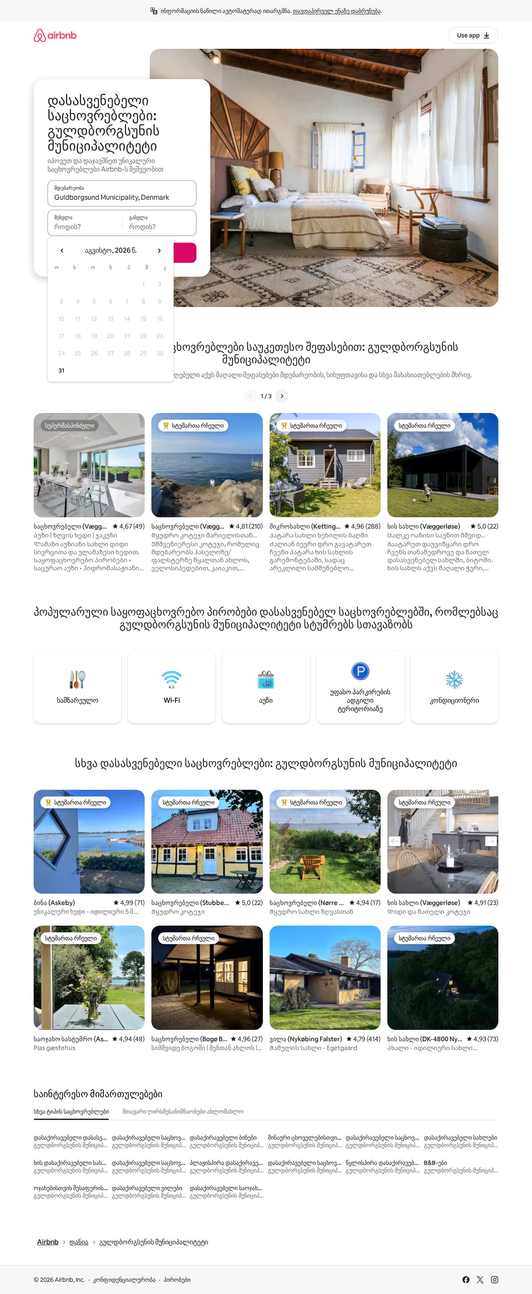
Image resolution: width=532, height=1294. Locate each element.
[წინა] (250, 396)
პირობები (177, 1279)
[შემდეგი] (281, 396)
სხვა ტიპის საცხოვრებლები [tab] (71, 1111)
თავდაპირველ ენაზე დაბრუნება (337, 11)
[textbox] (84, 227)
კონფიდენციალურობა (124, 1279)
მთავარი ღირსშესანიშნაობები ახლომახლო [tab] (183, 1111)
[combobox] (122, 197)
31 (61, 370)
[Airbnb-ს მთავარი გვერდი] (55, 35)
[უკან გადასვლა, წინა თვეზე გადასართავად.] (62, 250)
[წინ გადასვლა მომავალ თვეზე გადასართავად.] (158, 250)
